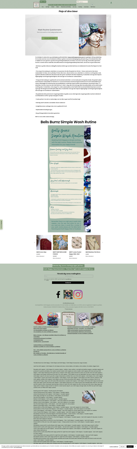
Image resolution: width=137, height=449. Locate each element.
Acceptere (130, 446)
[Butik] (92, 4)
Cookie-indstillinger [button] (114, 446)
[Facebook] (58, 294)
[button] (43, 7)
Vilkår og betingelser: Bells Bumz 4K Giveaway (79, 331)
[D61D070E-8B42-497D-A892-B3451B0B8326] (68, 294)
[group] (68, 248)
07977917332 (69, 309)
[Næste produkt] (102, 242)
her (53, 116)
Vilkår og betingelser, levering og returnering (79, 330)
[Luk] (135, 446)
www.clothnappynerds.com (75, 57)
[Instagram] (77, 294)
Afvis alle (123, 446)
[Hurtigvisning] (43, 242)
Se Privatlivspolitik (18, 447)
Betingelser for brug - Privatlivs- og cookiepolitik (80, 328)
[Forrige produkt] (34, 242)
